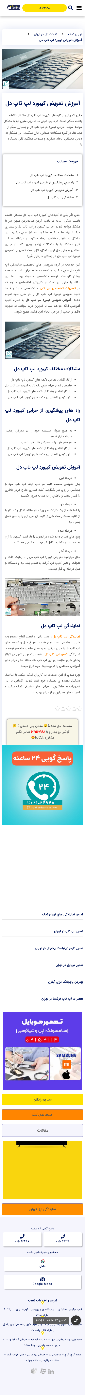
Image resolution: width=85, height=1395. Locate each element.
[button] (79, 8)
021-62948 (22, 1241)
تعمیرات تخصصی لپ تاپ (58, 288)
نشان (42, 1266)
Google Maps (42, 1284)
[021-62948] (22, 1236)
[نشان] (42, 1261)
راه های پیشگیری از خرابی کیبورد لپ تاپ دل (45, 182)
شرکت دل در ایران (45, 34)
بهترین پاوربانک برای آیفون (65, 981)
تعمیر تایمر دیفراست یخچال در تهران (59, 948)
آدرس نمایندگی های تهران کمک (62, 914)
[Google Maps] (42, 1279)
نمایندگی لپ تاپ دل (60, 197)
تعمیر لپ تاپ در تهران (68, 931)
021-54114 (62, 1241)
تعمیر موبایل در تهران (69, 965)
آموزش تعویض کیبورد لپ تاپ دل (52, 190)
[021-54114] (63, 1236)
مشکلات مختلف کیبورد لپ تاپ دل (52, 175)
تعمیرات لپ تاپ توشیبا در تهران (62, 998)
